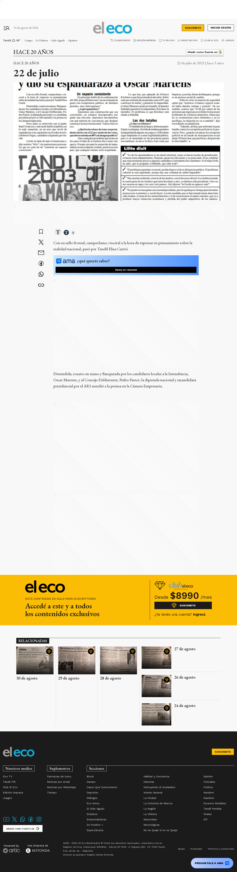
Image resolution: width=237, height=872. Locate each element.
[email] (41, 253)
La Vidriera (42, 40)
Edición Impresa (146, 40)
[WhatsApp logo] (22, 821)
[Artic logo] (11, 848)
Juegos (229, 40)
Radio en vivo (189, 40)
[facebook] (41, 264)
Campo (29, 40)
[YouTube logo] (6, 821)
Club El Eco (211, 40)
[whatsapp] (41, 274)
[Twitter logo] (14, 821)
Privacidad (196, 849)
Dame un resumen (126, 269)
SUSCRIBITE (193, 27)
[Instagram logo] (39, 821)
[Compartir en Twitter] (41, 242)
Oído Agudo (58, 40)
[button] (58, 232)
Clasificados (122, 40)
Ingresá (199, 614)
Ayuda (181, 849)
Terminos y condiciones (221, 849)
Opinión (72, 40)
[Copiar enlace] (41, 285)
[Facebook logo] (30, 821)
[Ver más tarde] (41, 232)
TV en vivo (168, 40)
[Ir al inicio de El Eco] (112, 28)
